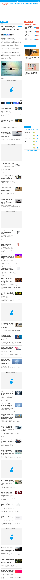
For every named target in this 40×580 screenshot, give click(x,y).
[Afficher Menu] (1, 1)
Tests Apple (11, 3)
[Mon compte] (39, 1)
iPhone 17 (27, 141)
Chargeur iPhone (29, 3)
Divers (5, 23)
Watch (34, 129)
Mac (27, 129)
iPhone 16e (27, 147)
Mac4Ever (2, 23)
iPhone (29, 129)
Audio (37, 129)
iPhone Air (27, 144)
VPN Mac (22, 3)
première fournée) (8, 46)
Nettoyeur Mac (35, 3)
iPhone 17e (27, 132)
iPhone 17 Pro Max (28, 136)
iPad (31, 129)
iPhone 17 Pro (28, 138)
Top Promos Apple (5, 3)
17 (13, 34)
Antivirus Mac (17, 3)
